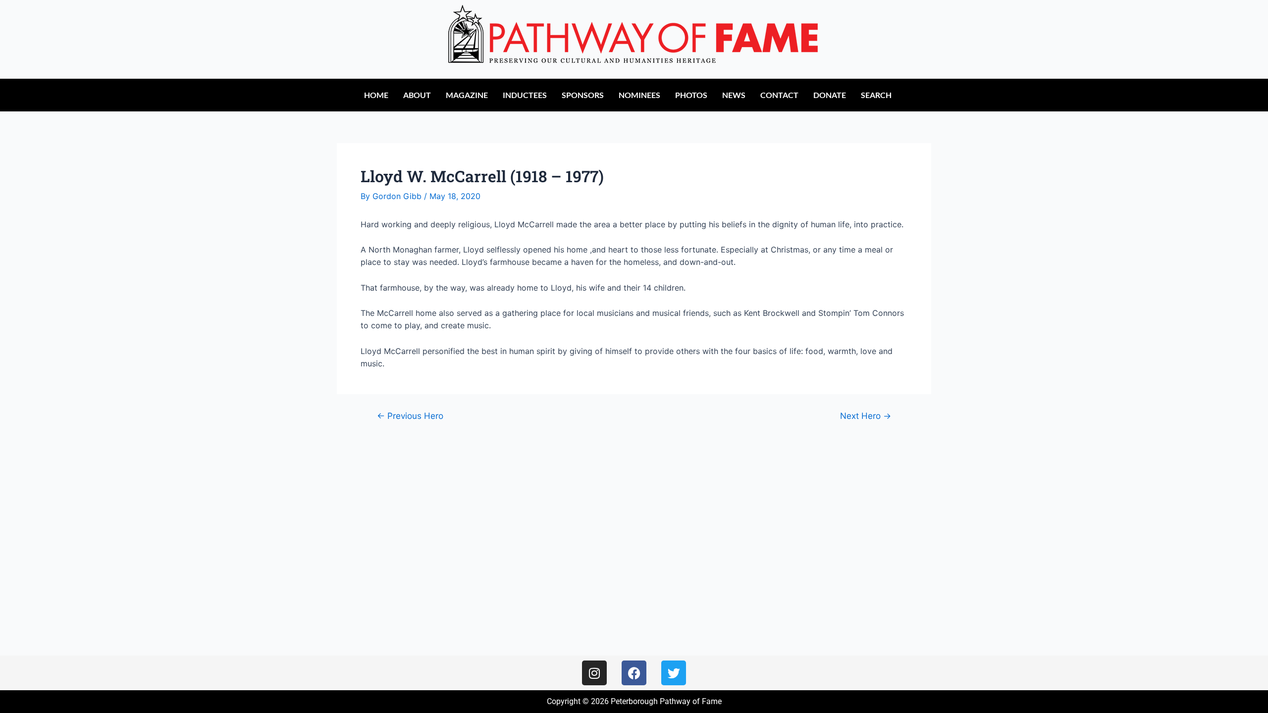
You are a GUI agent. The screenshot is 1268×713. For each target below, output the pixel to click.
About (417, 95)
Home (376, 95)
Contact (779, 95)
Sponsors (583, 95)
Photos (691, 95)
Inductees (525, 95)
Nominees (639, 95)
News (733, 95)
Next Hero (865, 415)
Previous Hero (410, 415)
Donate (829, 95)
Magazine (467, 95)
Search (876, 95)
